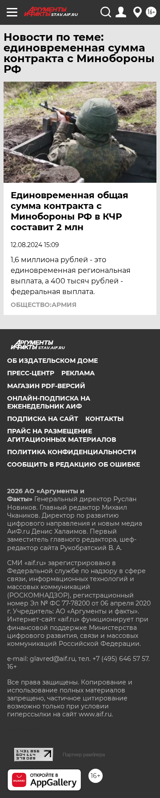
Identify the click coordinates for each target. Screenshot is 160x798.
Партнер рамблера (84, 754)
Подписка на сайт (42, 419)
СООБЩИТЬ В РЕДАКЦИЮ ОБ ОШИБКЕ (73, 464)
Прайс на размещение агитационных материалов (61, 435)
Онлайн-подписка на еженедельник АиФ (48, 402)
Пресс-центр (30, 373)
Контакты (104, 419)
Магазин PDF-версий (46, 386)
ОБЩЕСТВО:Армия (43, 305)
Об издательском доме (52, 361)
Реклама (78, 373)
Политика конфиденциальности (71, 452)
